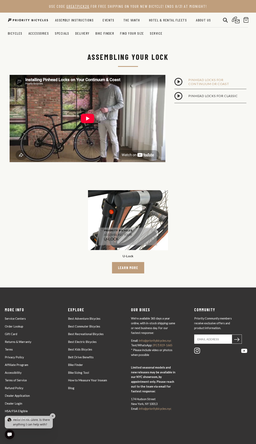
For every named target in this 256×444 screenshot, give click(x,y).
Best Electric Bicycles (82, 342)
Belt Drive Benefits (81, 357)
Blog (71, 388)
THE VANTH (131, 20)
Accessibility (13, 372)
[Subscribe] (237, 339)
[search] (225, 20)
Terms (9, 349)
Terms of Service (16, 380)
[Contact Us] (236, 20)
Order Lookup (14, 326)
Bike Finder (104, 33)
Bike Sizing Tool (78, 372)
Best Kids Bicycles (80, 349)
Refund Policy (14, 388)
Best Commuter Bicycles (84, 326)
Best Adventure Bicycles (84, 318)
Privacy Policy (14, 357)
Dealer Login (13, 403)
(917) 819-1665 (162, 345)
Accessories (38, 33)
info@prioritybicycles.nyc (155, 340)
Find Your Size (132, 33)
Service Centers (15, 318)
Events (108, 20)
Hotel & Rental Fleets (168, 20)
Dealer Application (17, 395)
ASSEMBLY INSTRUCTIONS (74, 20)
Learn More (128, 267)
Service (156, 33)
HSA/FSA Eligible (16, 411)
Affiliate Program (16, 365)
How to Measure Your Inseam (87, 380)
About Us (203, 20)
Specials (62, 33)
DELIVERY (82, 33)
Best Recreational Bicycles (86, 334)
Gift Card (11, 334)
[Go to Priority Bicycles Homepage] (28, 19)
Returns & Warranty (18, 342)
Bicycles (15, 33)
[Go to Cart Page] (246, 20)
